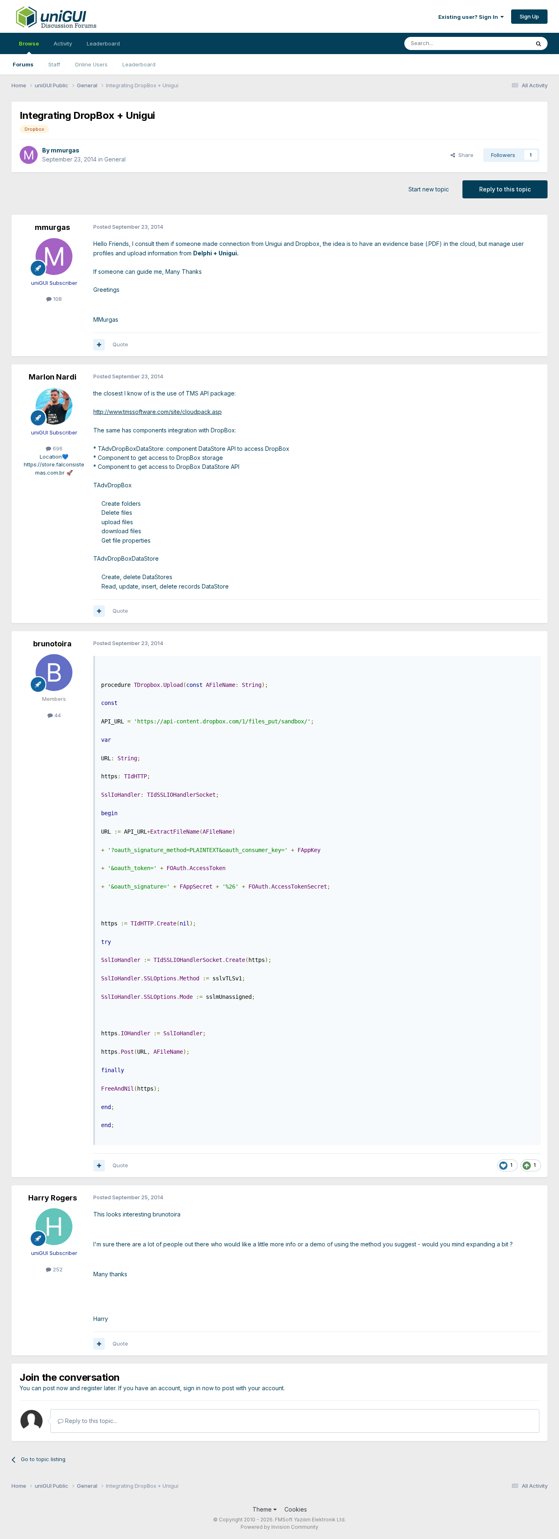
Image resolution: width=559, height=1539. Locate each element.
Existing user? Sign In (469, 17)
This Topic (505, 43)
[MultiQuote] (99, 344)
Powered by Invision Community (279, 1527)
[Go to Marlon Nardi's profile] (54, 406)
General (115, 159)
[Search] (539, 43)
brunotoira (52, 643)
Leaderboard (139, 64)
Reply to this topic (505, 189)
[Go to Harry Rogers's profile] (54, 1226)
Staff (54, 64)
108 (57, 299)
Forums (23, 64)
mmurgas (65, 150)
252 (57, 1269)
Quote (120, 344)
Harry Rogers (52, 1197)
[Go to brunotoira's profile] (54, 672)
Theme (262, 1509)
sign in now (198, 1387)
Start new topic (428, 189)
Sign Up (529, 16)
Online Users (91, 64)
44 (57, 715)
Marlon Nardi (53, 377)
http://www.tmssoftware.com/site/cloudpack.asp (157, 411)
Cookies (295, 1509)
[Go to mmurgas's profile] (29, 155)
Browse (29, 43)
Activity (63, 43)
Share (464, 155)
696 (57, 448)
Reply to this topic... (90, 1420)
